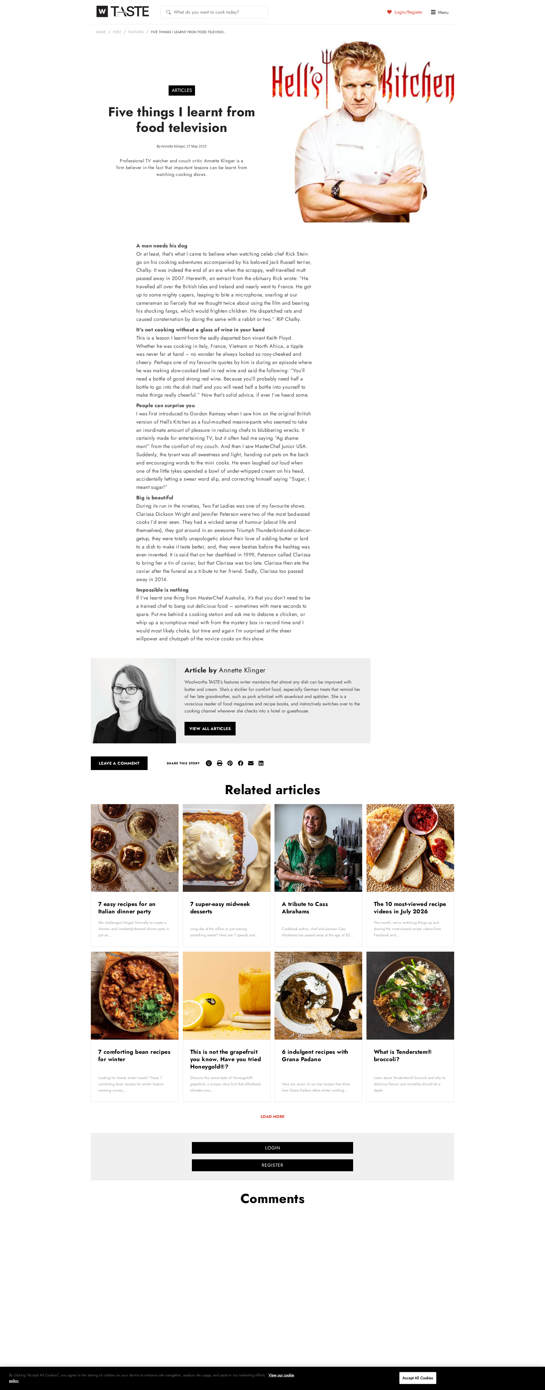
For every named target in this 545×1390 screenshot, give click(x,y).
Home (101, 32)
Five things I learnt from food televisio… (189, 32)
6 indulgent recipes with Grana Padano (315, 1055)
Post (117, 32)
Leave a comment (119, 763)
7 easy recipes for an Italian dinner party (127, 908)
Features (136, 32)
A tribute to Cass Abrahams (305, 908)
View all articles (210, 728)
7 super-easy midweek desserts (220, 908)
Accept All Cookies (418, 1378)
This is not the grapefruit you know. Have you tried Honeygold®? (225, 1059)
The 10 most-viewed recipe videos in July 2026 (410, 908)
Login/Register (407, 12)
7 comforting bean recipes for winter (134, 1055)
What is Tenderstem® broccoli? (403, 1055)
